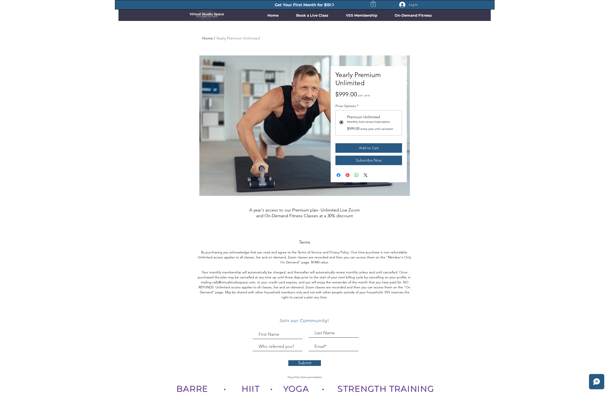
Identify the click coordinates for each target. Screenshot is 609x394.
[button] (373, 4)
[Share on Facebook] (338, 175)
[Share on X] (365, 175)
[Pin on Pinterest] (347, 175)
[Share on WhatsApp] (356, 175)
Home (207, 38)
